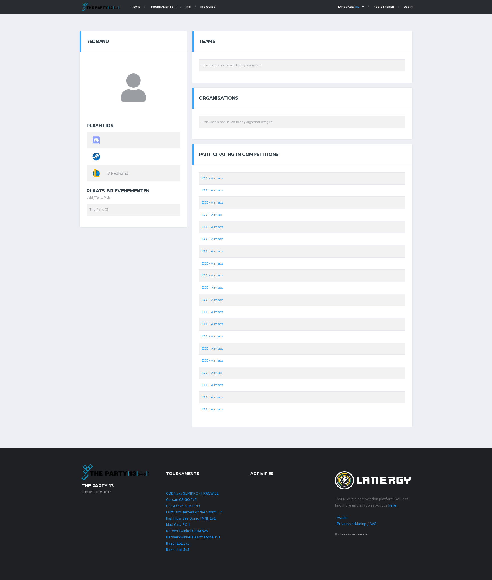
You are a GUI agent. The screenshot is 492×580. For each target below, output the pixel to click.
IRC (188, 6)
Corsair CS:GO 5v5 (181, 499)
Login (408, 6)
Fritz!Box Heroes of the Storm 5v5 (195, 512)
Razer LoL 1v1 (177, 543)
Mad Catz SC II (178, 524)
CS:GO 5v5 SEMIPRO (183, 505)
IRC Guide (207, 6)
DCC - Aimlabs (212, 178)
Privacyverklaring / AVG (356, 523)
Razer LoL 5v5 (177, 549)
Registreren (384, 6)
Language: (348, 6)
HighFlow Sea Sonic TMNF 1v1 (191, 518)
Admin (342, 517)
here (392, 505)
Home (136, 6)
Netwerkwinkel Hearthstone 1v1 (193, 537)
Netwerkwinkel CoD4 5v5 (187, 530)
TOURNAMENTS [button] (163, 6)
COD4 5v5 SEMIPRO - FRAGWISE (192, 493)
